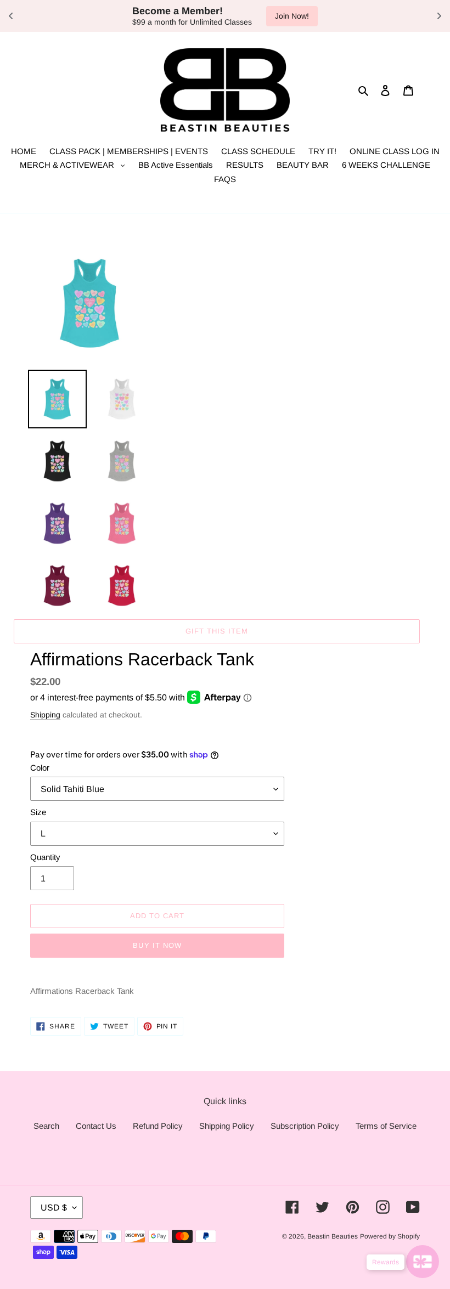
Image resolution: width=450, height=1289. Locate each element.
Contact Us (96, 1125)
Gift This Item (217, 631)
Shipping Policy (226, 1125)
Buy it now (157, 945)
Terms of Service (386, 1125)
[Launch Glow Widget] (422, 1261)
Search (46, 1125)
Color (39, 767)
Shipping (45, 714)
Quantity (45, 857)
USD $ (54, 1207)
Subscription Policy (305, 1125)
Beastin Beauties (332, 1236)
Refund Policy (158, 1125)
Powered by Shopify (390, 1236)
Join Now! (149, 16)
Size (38, 812)
